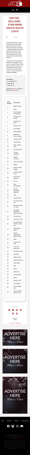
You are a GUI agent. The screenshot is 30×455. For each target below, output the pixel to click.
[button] (13, 10)
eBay (14, 88)
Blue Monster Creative (18, 438)
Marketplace (15, 90)
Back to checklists (15, 323)
